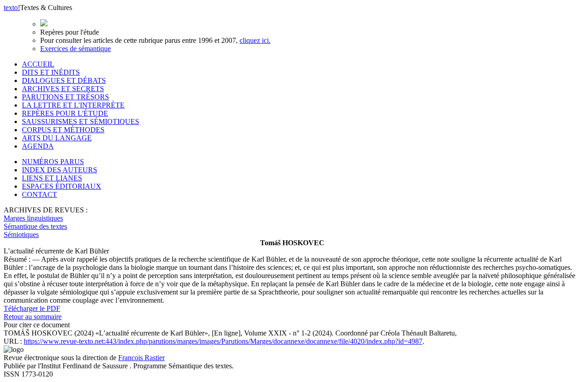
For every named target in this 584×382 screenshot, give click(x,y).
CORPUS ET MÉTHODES (63, 130)
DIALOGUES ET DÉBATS (64, 80)
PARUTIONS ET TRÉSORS (65, 97)
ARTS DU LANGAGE (57, 138)
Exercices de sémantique (75, 48)
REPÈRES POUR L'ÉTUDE (65, 113)
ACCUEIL (38, 64)
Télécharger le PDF (32, 308)
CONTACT (39, 194)
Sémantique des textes (35, 226)
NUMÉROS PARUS (53, 161)
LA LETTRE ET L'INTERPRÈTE (73, 105)
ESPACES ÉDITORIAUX (61, 186)
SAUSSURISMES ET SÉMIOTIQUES (80, 121)
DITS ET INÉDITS (51, 72)
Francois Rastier (141, 357)
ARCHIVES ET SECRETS (63, 89)
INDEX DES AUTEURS (59, 170)
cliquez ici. (255, 40)
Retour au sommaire (33, 316)
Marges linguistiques (33, 218)
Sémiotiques (21, 234)
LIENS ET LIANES (52, 178)
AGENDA (38, 146)
